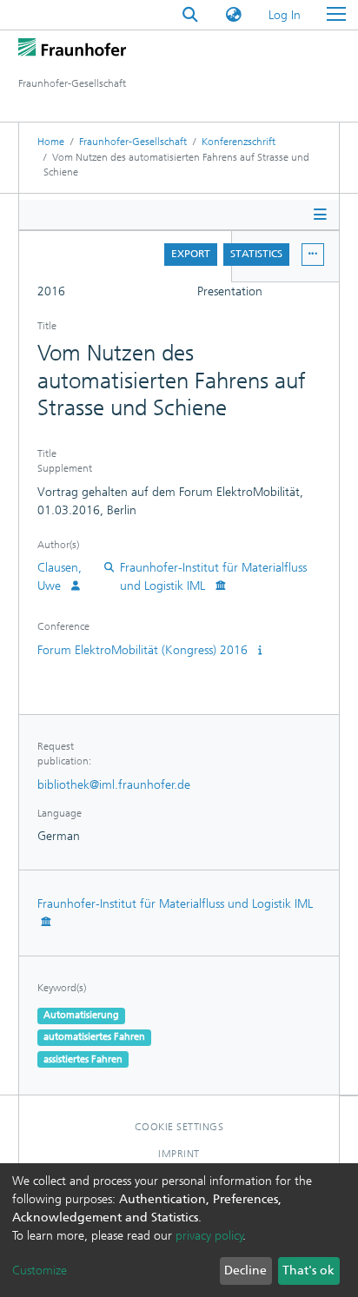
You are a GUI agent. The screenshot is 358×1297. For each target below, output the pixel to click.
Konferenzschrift (238, 142)
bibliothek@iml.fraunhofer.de (113, 785)
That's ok (308, 1270)
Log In (285, 15)
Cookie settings (179, 1127)
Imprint (179, 1154)
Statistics (256, 254)
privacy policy (209, 1235)
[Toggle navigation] (336, 15)
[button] (233, 15)
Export (190, 254)
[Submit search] (190, 15)
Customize (39, 1270)
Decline (245, 1270)
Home (50, 142)
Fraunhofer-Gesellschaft (133, 142)
